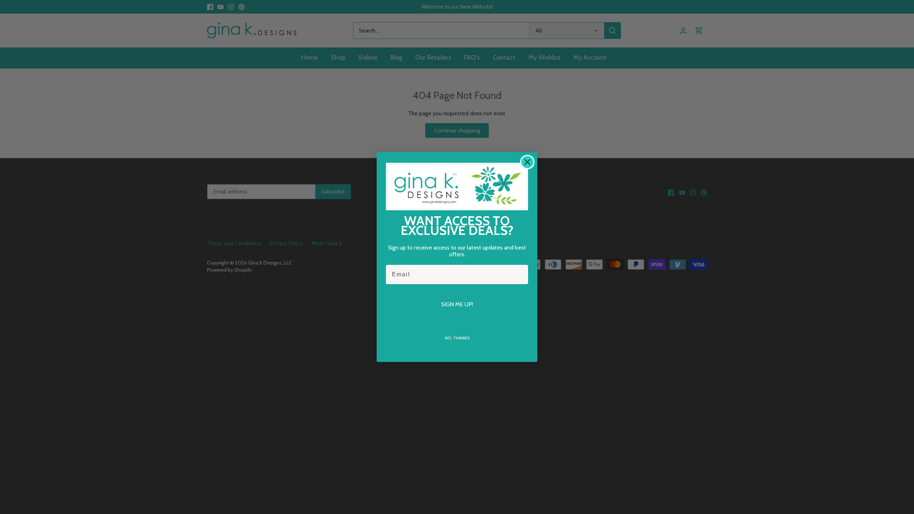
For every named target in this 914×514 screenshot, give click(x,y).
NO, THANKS (457, 338)
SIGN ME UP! (457, 304)
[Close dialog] (527, 162)
